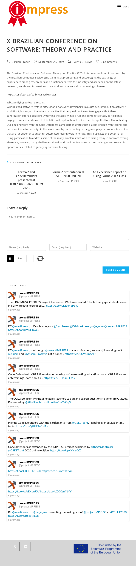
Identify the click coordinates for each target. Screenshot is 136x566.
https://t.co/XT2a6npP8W (62, 305)
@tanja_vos (40, 512)
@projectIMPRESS (30, 296)
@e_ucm (98, 326)
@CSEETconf (80, 422)
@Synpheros (61, 326)
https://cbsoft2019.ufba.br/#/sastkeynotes (31, 94)
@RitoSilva (31, 402)
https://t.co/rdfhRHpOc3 (23, 330)
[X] (15, 546)
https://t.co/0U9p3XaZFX (80, 354)
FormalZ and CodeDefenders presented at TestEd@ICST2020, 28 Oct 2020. (26, 180)
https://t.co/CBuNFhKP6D (24, 471)
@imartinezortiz (22, 326)
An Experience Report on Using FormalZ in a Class (109, 174)
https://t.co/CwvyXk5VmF (58, 471)
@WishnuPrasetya (81, 326)
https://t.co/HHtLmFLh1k (59, 378)
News (88, 61)
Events (76, 61)
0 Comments (109, 61)
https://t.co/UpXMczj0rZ (65, 450)
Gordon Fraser (21, 61)
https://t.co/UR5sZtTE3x (23, 515)
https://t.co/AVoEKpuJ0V (23, 491)
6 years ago (14, 309)
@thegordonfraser (102, 447)
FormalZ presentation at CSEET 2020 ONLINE (68, 174)
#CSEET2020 (118, 512)
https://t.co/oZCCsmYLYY (56, 491)
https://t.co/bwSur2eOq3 (55, 402)
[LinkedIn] (25, 546)
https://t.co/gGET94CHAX (32, 426)
